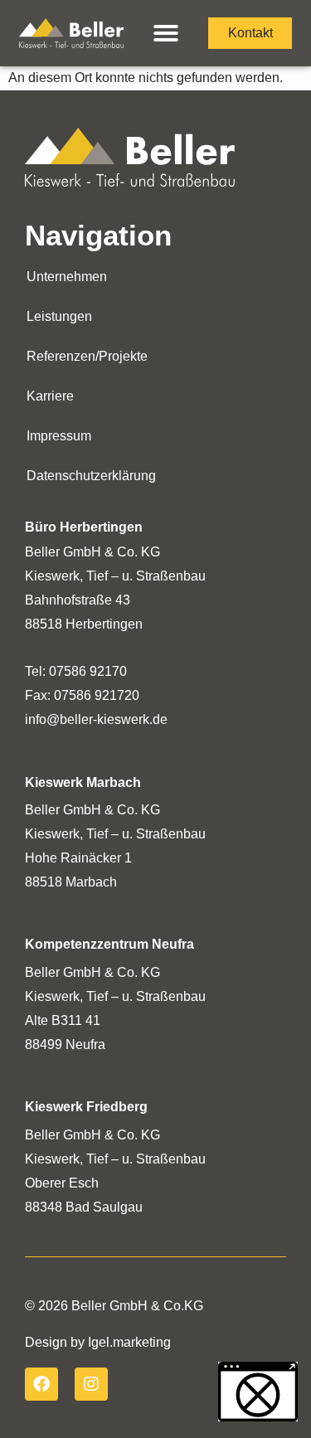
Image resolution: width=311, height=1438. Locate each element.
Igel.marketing (129, 1342)
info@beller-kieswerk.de (96, 719)
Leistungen (59, 316)
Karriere (50, 396)
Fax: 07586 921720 (82, 695)
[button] (166, 33)
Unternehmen (67, 277)
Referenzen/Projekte (87, 356)
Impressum (59, 436)
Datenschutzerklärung (91, 476)
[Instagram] (91, 1384)
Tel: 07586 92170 (77, 671)
